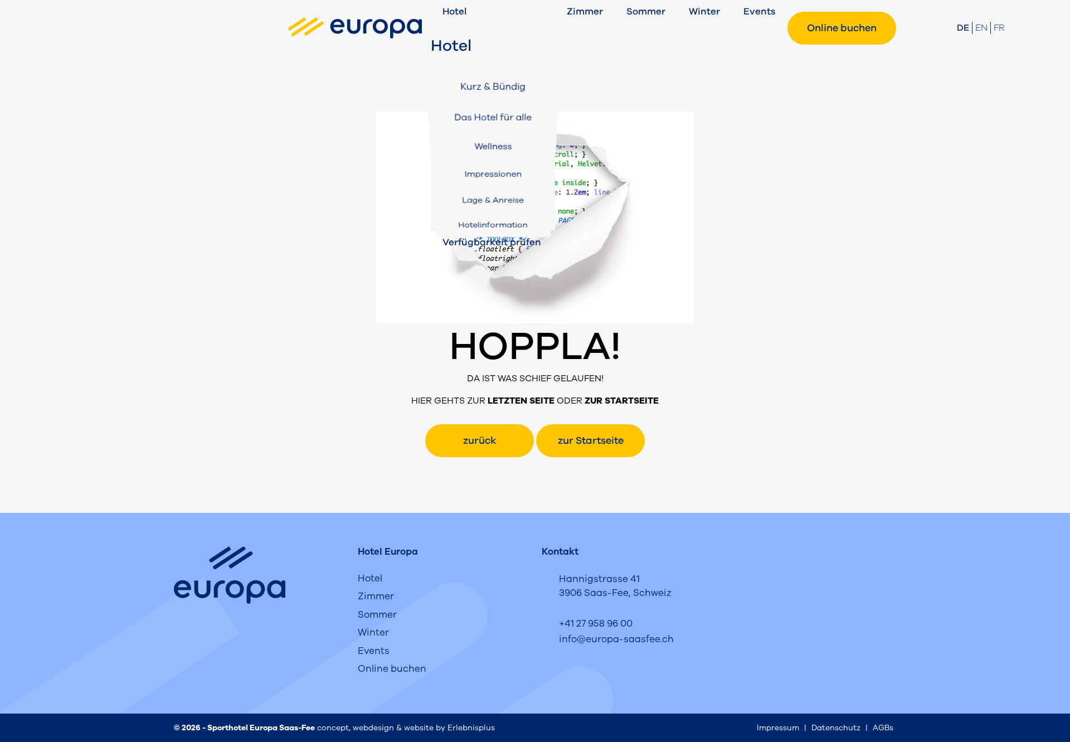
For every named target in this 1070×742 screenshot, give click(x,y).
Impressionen (493, 174)
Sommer (645, 11)
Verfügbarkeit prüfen (491, 242)
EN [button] (981, 28)
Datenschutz (835, 727)
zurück (480, 440)
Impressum (778, 727)
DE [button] (963, 28)
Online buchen (842, 28)
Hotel (454, 11)
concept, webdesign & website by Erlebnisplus (406, 727)
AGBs (883, 727)
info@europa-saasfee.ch (616, 639)
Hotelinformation (493, 225)
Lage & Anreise (493, 200)
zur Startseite (591, 440)
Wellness (493, 146)
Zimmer (585, 11)
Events (759, 11)
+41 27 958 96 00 (596, 623)
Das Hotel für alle (493, 117)
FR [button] (999, 28)
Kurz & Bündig (493, 86)
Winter (704, 11)
